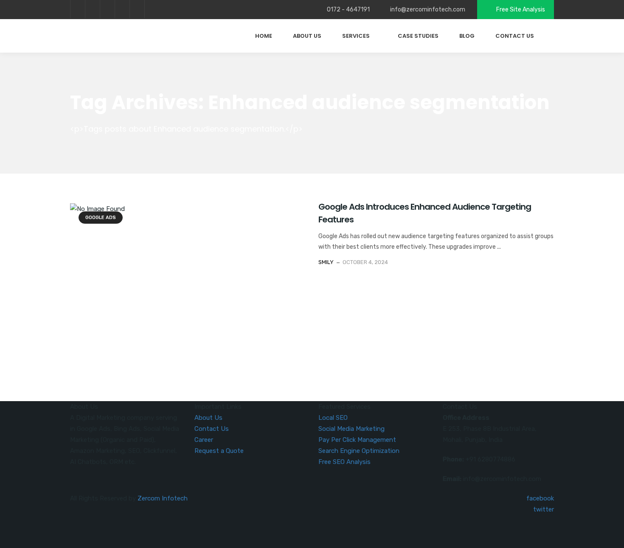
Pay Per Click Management (357, 440)
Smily (326, 262)
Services (356, 36)
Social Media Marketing (351, 429)
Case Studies (418, 36)
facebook (77, 9)
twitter (92, 9)
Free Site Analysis (520, 9)
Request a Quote (219, 451)
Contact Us (514, 36)
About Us (307, 36)
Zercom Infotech (163, 498)
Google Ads (100, 217)
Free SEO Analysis (344, 462)
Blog (467, 36)
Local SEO (333, 418)
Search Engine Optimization (358, 451)
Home (263, 36)
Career (203, 440)
